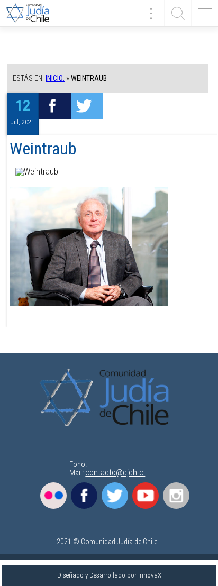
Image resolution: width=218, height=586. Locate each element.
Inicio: (55, 78)
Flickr (53, 495)
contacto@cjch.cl (115, 473)
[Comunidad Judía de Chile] (31, 13)
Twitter (115, 495)
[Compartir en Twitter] (87, 106)
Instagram (176, 495)
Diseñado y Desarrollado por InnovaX (109, 575)
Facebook (84, 495)
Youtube (145, 495)
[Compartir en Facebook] (55, 106)
